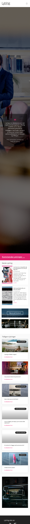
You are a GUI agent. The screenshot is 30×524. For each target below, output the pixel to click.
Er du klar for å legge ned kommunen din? (14, 445)
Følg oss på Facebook (15, 313)
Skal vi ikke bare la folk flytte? (11, 399)
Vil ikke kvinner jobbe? (9, 467)
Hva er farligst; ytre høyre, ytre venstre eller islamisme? (14, 422)
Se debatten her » (8, 357)
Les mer (15, 282)
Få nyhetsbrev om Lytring (15, 323)
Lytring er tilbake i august (10, 354)
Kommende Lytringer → (13, 256)
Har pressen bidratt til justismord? (12, 376)
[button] (27, 3)
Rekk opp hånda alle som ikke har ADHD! (19, 288)
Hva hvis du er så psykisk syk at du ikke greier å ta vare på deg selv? (20, 268)
